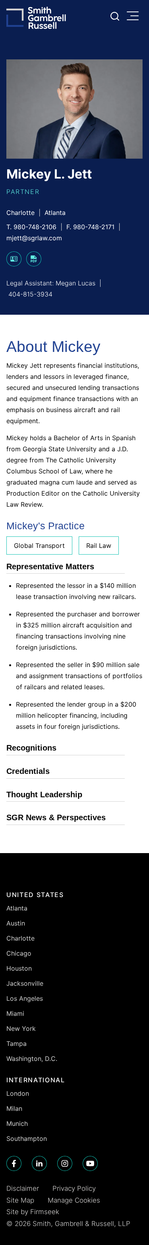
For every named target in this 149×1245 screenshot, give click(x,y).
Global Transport (39, 545)
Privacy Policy (74, 1188)
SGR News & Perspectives (56, 817)
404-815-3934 (30, 294)
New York (21, 1028)
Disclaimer (22, 1188)
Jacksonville (24, 983)
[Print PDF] (33, 264)
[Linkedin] (39, 1163)
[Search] (114, 16)
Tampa (16, 1043)
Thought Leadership (44, 794)
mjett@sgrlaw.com (34, 238)
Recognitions (31, 747)
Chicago (18, 953)
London (17, 1093)
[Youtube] (90, 1163)
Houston (19, 968)
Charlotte (20, 213)
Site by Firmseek (32, 1212)
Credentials (28, 771)
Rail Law (98, 545)
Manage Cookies (74, 1200)
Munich (17, 1123)
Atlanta (55, 213)
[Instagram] (64, 1163)
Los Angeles (24, 998)
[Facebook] (13, 1163)
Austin (15, 923)
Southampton (26, 1138)
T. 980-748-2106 (31, 227)
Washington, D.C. (31, 1059)
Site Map (20, 1200)
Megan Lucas (75, 283)
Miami (15, 1013)
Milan (14, 1108)
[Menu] (134, 17)
